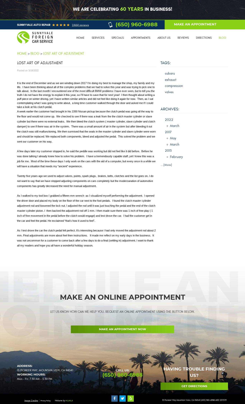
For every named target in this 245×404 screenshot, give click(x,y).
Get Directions (194, 386)
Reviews (183, 37)
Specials (118, 37)
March (174, 126)
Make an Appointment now (122, 329)
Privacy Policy (46, 401)
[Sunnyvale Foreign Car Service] (35, 45)
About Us (163, 37)
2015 (168, 151)
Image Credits (31, 400)
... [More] (166, 165)
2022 (169, 120)
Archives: (170, 109)
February (176, 157)
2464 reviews (80, 25)
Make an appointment (195, 24)
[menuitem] (80, 37)
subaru (170, 73)
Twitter (122, 398)
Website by (60, 401)
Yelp (131, 398)
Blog (222, 37)
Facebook (114, 398)
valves (169, 92)
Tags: (166, 63)
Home (80, 37)
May (173, 138)
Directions (204, 37)
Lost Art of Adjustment (63, 53)
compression (174, 86)
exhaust (170, 80)
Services (98, 37)
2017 (168, 132)
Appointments (140, 37)
